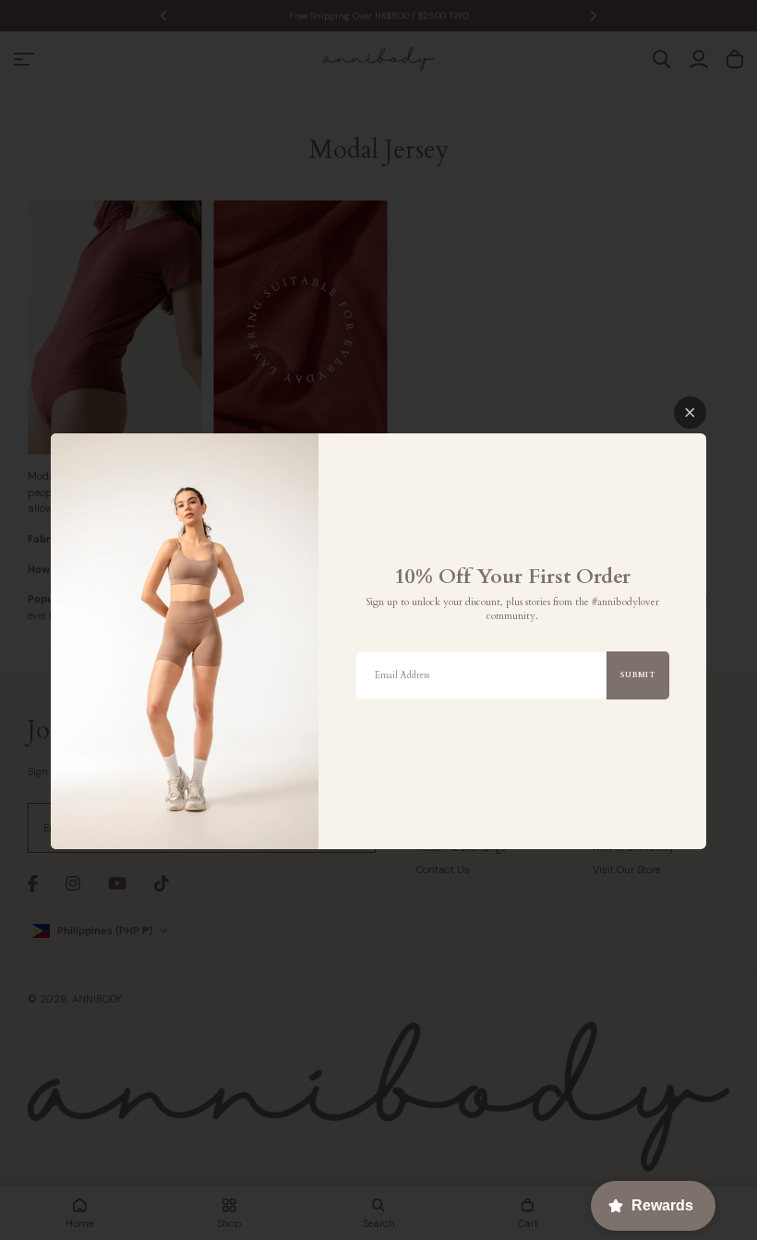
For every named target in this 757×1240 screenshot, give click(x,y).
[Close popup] (690, 412)
